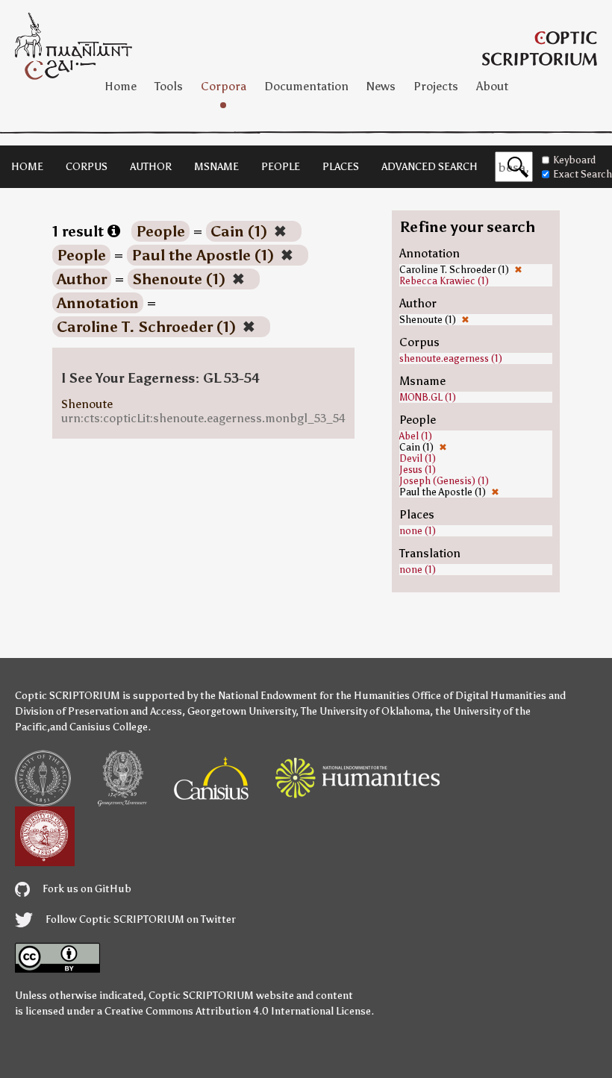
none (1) (417, 530)
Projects (435, 86)
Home (120, 86)
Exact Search (582, 174)
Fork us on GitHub (85, 889)
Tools (168, 86)
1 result (79, 231)
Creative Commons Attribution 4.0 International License (237, 1011)
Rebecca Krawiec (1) (444, 280)
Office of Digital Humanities (479, 695)
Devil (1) (417, 458)
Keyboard (574, 160)
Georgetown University (241, 711)
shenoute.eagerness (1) (450, 358)
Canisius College (108, 727)
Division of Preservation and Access (98, 711)
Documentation (306, 86)
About (492, 86)
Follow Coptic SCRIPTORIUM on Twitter (139, 919)
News (381, 86)
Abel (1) (415, 436)
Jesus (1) (417, 469)
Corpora (223, 86)
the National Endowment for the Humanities (305, 695)
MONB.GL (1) (427, 397)
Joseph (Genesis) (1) (444, 480)
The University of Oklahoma (365, 711)
